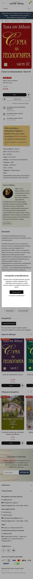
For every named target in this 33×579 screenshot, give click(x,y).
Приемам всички (16, 292)
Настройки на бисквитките (16, 295)
